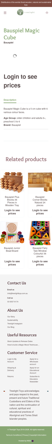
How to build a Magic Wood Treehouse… (23, 344)
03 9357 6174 (12, 301)
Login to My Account (11, 360)
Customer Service (22, 352)
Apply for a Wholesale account (34, 361)
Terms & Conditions (13, 435)
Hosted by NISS (24, 440)
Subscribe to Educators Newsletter (35, 379)
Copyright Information (37, 435)
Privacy (25, 435)
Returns (10, 376)
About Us (15, 310)
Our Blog (10, 327)
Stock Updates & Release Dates (19, 341)
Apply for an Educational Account (34, 370)
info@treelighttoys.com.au (17, 293)
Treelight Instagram (14, 323)
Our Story (11, 316)
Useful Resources (22, 334)
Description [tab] (10, 99)
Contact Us (16, 282)
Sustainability (12, 320)
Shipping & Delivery (11, 368)
